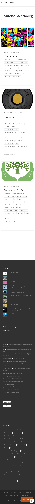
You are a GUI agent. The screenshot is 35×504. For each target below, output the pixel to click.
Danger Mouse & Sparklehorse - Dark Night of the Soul (20, 310)
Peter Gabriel (20, 469)
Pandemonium (11, 56)
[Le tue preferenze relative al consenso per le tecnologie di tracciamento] (32, 501)
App (13, 430)
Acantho (6, 430)
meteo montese (17, 460)
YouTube (27, 481)
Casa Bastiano (13, 492)
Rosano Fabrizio (7, 379)
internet (6, 454)
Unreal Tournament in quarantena (17, 361)
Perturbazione (8, 469)
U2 (29, 475)
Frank (23, 451)
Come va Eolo (14, 313)
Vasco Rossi (8, 478)
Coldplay (21, 439)
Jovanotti (27, 454)
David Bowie (21, 445)
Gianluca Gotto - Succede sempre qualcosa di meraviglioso (20, 291)
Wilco (20, 481)
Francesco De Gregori (11, 451)
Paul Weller (13, 466)
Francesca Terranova (8, 354)
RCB (15, 475)
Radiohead (7, 475)
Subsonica (22, 475)
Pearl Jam (23, 466)
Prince (13, 472)
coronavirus (8, 442)
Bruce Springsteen (10, 436)
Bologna (26, 432)
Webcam (13, 277)
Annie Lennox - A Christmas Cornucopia (21, 295)
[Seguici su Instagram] (17, 500)
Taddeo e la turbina (13, 387)
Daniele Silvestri (9, 445)
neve (5, 466)
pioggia (6, 472)
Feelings (13, 281)
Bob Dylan (17, 432)
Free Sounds (10, 117)
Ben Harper (8, 432)
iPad (12, 454)
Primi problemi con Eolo (16, 381)
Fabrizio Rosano (7, 368)
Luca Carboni (8, 457)
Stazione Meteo (15, 272)
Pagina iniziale (5, 10)
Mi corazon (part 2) (19, 358)
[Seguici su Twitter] (14, 500)
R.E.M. (20, 472)
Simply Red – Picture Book (16, 373)
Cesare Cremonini (10, 439)
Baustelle (20, 430)
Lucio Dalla (19, 457)
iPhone (19, 454)
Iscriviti (27, 499)
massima (7, 460)
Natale (24, 463)
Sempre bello (14, 304)
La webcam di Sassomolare (18, 300)
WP (12, 495)
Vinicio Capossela (10, 481)
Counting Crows (19, 442)
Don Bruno (13, 448)
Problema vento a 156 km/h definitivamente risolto (18, 287)
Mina (17, 463)
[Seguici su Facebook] (11, 500)
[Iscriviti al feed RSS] (8, 500)
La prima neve (17, 379)
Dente (6, 448)
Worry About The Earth (15, 190)
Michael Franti (9, 463)
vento (16, 478)
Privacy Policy (7, 402)
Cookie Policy (7, 406)
